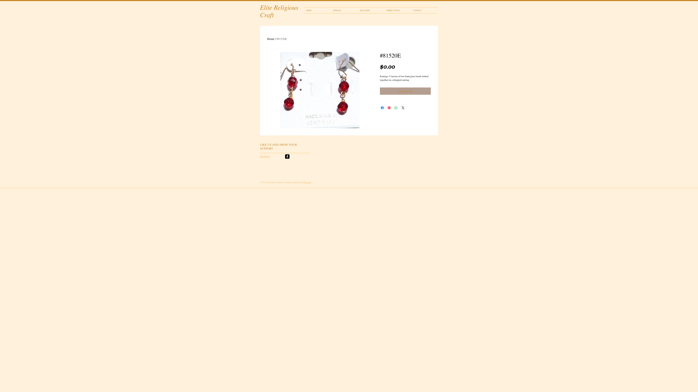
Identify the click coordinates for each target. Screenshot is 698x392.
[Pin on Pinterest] (389, 108)
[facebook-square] (287, 156)
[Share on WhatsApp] (396, 108)
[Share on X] (403, 108)
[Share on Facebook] (382, 108)
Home (270, 39)
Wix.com (307, 182)
